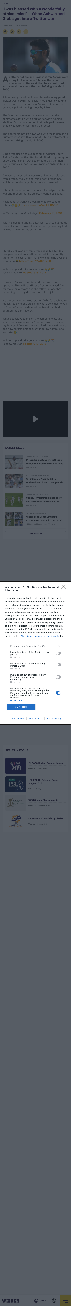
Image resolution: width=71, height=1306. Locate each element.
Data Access (35, 718)
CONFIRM (21, 707)
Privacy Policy (54, 718)
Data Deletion (17, 718)
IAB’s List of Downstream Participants (39, 636)
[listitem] (35, 646)
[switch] (58, 653)
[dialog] (35, 653)
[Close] (64, 588)
